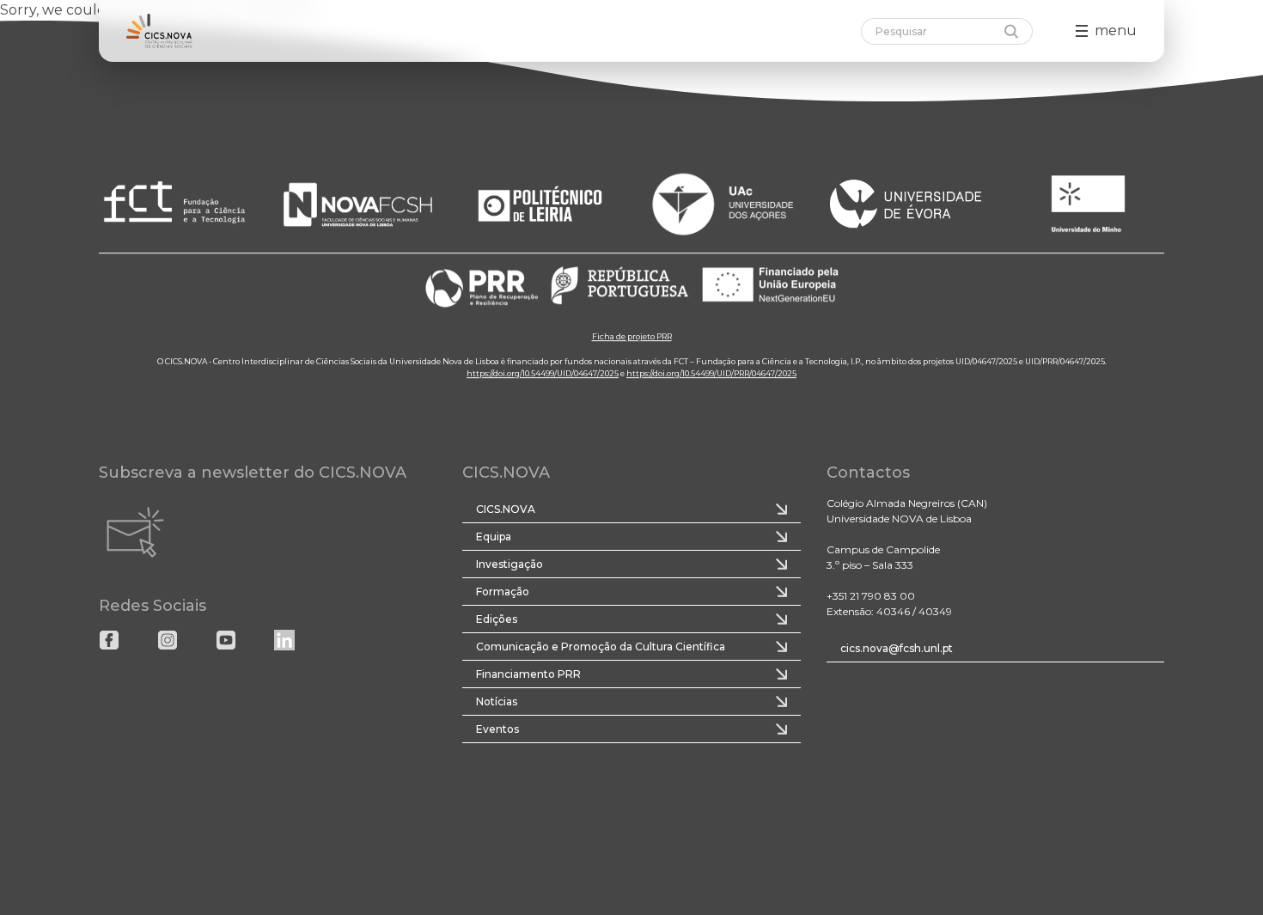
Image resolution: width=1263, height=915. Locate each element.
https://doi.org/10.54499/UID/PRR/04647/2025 (711, 373)
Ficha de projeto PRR (632, 336)
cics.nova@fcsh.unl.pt (896, 648)
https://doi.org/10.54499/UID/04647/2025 (543, 373)
